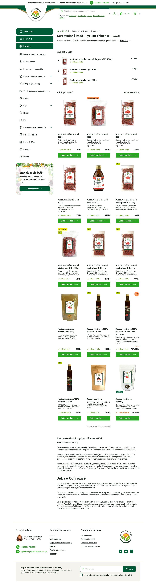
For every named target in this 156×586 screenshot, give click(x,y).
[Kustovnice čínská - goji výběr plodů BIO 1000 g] (69, 244)
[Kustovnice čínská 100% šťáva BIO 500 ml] (69, 378)
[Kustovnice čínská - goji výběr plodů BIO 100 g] (127, 178)
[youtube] (126, 551)
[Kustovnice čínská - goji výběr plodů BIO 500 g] (127, 244)
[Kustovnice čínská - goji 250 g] (127, 113)
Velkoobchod (55, 539)
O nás (52, 535)
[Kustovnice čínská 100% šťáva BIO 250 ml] (98, 307)
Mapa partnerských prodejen (61, 543)
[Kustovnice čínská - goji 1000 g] (98, 113)
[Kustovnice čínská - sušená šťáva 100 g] (69, 307)
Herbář (53, 546)
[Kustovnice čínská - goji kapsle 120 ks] (98, 178)
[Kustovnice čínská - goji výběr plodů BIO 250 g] (98, 244)
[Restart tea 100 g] (98, 378)
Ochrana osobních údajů (90, 546)
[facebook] (120, 551)
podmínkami (106, 575)
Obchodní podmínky (89, 543)
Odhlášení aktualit (88, 539)
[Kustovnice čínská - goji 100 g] (69, 113)
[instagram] (131, 551)
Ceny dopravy (86, 535)
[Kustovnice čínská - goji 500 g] (69, 178)
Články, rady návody (57, 550)
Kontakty (53, 554)
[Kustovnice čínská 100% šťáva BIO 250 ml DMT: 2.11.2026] (127, 307)
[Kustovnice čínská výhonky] (127, 378)
